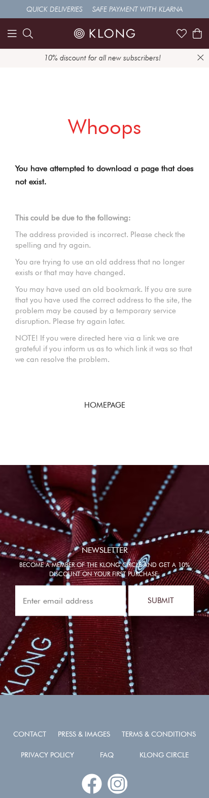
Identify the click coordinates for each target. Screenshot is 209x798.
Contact (29, 734)
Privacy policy (47, 755)
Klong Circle (164, 755)
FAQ (107, 755)
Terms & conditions (159, 734)
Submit (161, 600)
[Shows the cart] (197, 33)
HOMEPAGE (104, 405)
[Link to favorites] (182, 33)
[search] (28, 33)
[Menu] (12, 33)
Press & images (84, 734)
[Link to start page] (104, 33)
